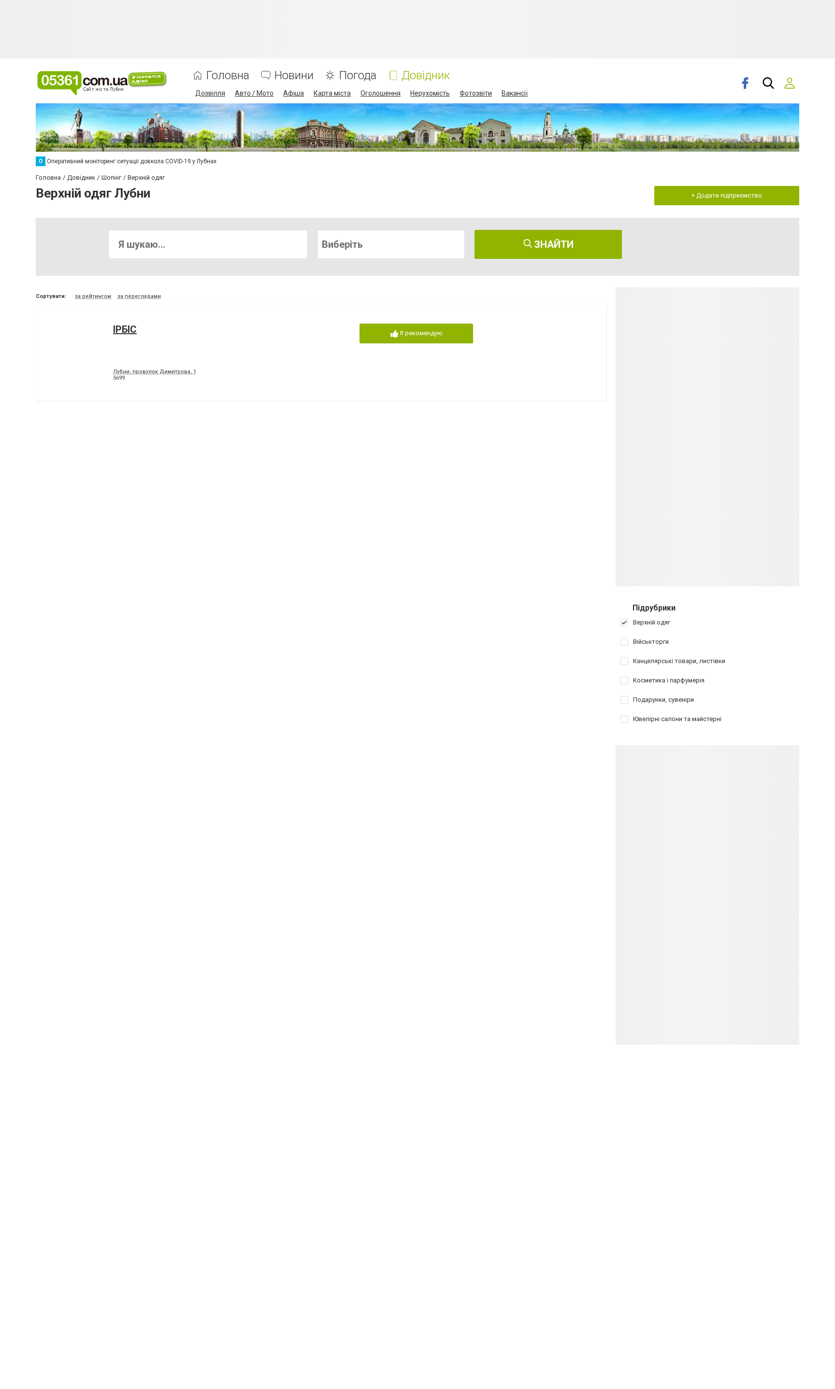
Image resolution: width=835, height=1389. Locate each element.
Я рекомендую (420, 333)
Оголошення (380, 93)
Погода (357, 75)
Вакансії (515, 93)
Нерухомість (430, 93)
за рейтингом (93, 296)
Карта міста (332, 93)
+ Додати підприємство (726, 195)
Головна (227, 75)
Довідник (426, 75)
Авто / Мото (254, 93)
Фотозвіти (476, 93)
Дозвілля (210, 93)
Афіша (293, 93)
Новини (294, 75)
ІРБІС (125, 329)
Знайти (553, 244)
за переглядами (139, 296)
